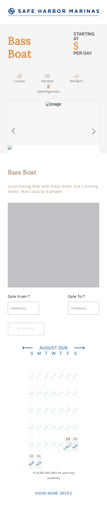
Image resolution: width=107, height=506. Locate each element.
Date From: (19, 296)
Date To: (76, 296)
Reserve (26, 329)
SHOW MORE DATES (53, 493)
